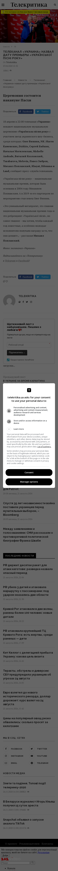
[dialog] (29, 435)
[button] (29, 429)
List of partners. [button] (44, 446)
